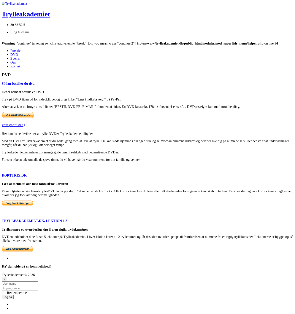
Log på (7, 297)
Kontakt (15, 66)
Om (13, 62)
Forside (15, 51)
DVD (14, 54)
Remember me (16, 293)
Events (15, 58)
